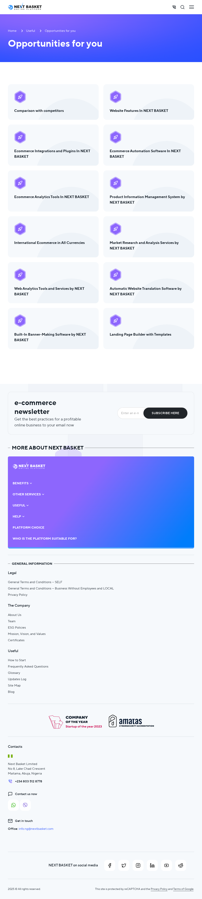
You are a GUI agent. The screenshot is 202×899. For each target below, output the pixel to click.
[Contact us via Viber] (25, 805)
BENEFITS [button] (21, 483)
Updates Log (17, 679)
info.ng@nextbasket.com (36, 828)
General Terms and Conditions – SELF (35, 582)
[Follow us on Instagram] (138, 865)
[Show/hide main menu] (191, 7)
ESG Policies (17, 627)
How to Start (17, 660)
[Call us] (174, 7)
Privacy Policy (17, 594)
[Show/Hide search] (182, 7)
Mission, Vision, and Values (27, 634)
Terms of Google (183, 889)
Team (12, 621)
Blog (11, 691)
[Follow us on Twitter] (123, 865)
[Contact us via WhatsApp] (13, 805)
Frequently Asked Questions (28, 666)
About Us (14, 615)
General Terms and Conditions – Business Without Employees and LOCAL (61, 588)
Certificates (16, 640)
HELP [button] (17, 516)
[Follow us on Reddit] (180, 865)
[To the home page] (25, 7)
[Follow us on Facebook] (109, 865)
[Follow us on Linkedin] (152, 865)
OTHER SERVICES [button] (27, 494)
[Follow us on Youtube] (166, 865)
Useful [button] (19, 505)
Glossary (14, 672)
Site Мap (14, 685)
